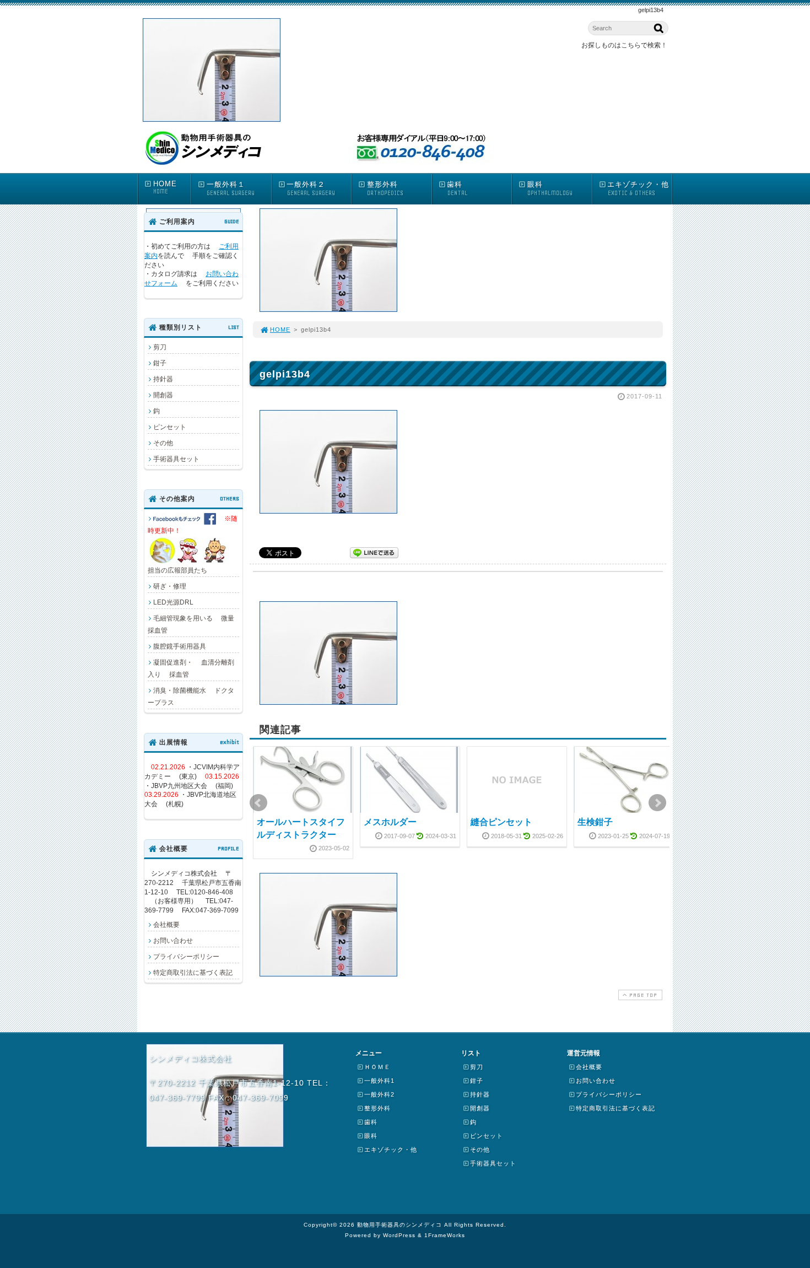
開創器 (163, 395)
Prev (258, 803)
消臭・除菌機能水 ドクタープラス (191, 696)
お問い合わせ (173, 941)
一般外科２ (310, 188)
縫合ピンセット (501, 822)
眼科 (550, 188)
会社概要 (166, 925)
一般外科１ (231, 188)
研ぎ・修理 (169, 586)
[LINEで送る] (374, 552)
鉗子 (159, 363)
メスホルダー (390, 822)
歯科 (457, 188)
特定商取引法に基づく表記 (193, 972)
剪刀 (159, 347)
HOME (165, 187)
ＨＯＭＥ (377, 1067)
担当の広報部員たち (193, 544)
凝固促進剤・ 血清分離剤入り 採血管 (191, 668)
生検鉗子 (595, 822)
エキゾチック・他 (638, 188)
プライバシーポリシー (186, 957)
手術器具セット (176, 459)
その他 (163, 443)
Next (657, 803)
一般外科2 (379, 1094)
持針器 (163, 379)
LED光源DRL (173, 602)
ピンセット (169, 427)
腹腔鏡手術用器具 (179, 646)
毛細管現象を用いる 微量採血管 (191, 624)
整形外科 (385, 188)
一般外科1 (379, 1080)
